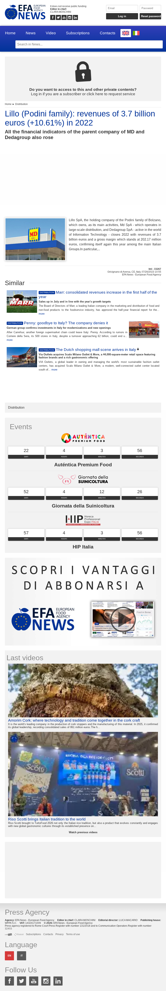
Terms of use (73, 934)
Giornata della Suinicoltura (83, 506)
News (31, 33)
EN (9, 955)
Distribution (21, 104)
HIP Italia (83, 546)
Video (51, 33)
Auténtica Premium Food (83, 464)
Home (10, 33)
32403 (8, 928)
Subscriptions (78, 33)
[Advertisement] (83, 186)
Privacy (59, 934)
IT (22, 955)
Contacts (107, 33)
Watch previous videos (83, 832)
